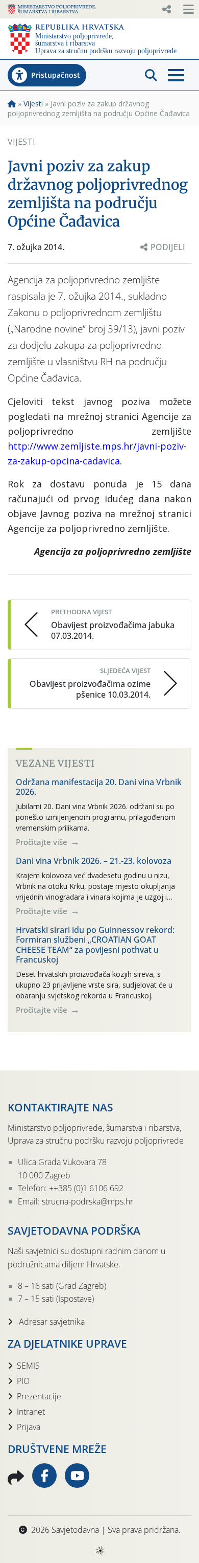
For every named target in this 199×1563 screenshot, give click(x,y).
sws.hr (99, 1550)
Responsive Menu (166, 9)
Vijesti (33, 103)
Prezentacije (39, 1396)
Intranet (31, 1411)
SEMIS (28, 1365)
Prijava (28, 1427)
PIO (23, 1381)
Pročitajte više (42, 842)
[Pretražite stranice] (151, 75)
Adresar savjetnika (51, 1321)
